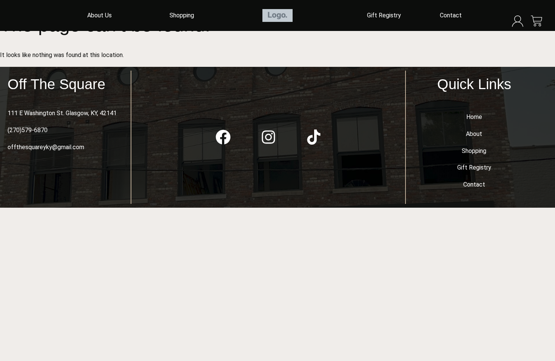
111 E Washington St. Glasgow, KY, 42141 (62, 113)
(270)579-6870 (28, 130)
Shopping (182, 15)
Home (474, 116)
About (474, 133)
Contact (451, 15)
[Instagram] (268, 137)
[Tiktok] (314, 137)
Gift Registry (384, 15)
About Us (99, 15)
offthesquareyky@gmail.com (46, 147)
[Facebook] (223, 137)
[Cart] (537, 21)
